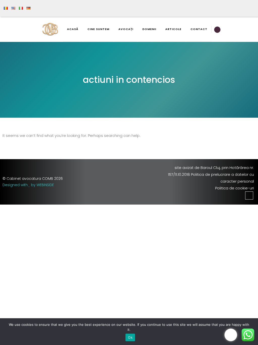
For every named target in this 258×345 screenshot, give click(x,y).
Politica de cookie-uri (234, 188)
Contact (198, 29)
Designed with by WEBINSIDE (28, 184)
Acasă (72, 29)
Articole (173, 29)
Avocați (125, 29)
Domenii (149, 29)
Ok (130, 337)
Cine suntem (98, 29)
